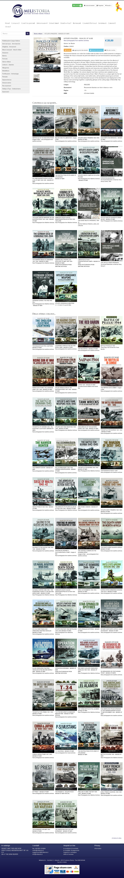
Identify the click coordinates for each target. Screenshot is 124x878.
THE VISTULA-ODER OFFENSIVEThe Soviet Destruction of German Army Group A (111, 264)
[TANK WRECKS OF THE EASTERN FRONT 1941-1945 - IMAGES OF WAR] (89, 411)
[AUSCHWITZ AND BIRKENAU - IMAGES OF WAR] (112, 120)
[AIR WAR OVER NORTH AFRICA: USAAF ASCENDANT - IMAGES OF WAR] (112, 613)
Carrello (78, 5)
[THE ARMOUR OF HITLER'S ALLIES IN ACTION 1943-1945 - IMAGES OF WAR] (66, 491)
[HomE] (31, 11)
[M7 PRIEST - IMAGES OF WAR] (43, 776)
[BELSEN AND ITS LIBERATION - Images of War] (66, 120)
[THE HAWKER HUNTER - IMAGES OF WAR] (43, 452)
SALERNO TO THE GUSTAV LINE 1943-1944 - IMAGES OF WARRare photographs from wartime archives (43, 549)
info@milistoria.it (37, 854)
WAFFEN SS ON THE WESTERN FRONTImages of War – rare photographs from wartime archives (43, 139)
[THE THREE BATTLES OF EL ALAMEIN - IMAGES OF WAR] (89, 693)
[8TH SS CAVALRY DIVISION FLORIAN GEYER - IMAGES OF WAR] (112, 202)
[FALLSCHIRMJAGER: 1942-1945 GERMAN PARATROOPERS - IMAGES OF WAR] (66, 452)
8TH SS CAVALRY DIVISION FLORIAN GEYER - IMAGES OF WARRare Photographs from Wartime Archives (112, 219)
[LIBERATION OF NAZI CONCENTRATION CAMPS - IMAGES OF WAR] (89, 244)
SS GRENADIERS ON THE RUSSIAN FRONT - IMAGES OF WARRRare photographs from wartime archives (111, 672)
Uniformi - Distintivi (8, 65)
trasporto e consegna (70, 852)
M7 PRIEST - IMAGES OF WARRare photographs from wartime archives (43, 792)
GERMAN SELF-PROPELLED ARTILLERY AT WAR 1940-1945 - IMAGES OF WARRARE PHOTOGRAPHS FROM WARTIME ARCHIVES (64, 263)
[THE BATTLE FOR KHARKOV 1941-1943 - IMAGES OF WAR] (112, 413)
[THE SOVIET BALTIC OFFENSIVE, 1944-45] (89, 203)
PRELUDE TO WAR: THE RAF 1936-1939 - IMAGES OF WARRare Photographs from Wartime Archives (89, 793)
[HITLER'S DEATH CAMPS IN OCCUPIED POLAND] (89, 160)
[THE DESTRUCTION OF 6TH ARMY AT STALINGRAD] (66, 160)
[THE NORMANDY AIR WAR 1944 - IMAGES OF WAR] (43, 814)
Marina (4, 56)
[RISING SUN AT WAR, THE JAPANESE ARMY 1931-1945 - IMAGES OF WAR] (43, 370)
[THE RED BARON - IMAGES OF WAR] (89, 331)
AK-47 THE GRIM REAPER (9, 854)
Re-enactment (6, 86)
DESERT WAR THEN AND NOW (11, 848)
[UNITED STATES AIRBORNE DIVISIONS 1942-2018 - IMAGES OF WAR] (112, 574)
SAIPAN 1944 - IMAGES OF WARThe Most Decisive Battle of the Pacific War (88, 386)
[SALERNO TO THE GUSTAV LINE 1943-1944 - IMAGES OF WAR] (43, 532)
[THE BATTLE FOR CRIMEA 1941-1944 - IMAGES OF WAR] (43, 695)
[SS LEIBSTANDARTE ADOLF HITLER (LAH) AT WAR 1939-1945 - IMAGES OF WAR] (43, 161)
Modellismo (5, 71)
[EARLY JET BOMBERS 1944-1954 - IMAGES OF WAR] (89, 574)
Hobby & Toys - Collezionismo (11, 89)
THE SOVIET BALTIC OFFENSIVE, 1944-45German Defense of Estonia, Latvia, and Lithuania (88, 223)
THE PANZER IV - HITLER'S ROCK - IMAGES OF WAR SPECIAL (64, 792)
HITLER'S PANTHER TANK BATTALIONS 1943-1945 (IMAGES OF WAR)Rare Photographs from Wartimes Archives (66, 631)
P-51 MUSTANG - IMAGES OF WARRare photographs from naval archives (65, 751)
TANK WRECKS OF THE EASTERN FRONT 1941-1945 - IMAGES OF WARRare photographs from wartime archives (88, 428)
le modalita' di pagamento (71, 850)
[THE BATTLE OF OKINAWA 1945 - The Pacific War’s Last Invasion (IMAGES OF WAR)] (43, 411)
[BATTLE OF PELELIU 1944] (112, 330)
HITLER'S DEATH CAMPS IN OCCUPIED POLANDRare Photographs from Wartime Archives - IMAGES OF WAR (89, 177)
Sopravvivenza (6, 80)
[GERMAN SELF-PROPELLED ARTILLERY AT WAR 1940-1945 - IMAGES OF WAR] (66, 244)
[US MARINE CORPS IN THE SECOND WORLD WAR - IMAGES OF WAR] (66, 330)
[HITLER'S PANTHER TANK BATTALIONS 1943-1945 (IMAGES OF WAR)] (66, 613)
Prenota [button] (68, 50)
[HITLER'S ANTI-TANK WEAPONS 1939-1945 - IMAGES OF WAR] (66, 411)
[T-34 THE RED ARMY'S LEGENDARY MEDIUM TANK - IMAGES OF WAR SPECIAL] (66, 695)
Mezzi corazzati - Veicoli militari (11, 50)
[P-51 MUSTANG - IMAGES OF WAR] (66, 736)
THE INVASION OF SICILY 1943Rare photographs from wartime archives (111, 471)
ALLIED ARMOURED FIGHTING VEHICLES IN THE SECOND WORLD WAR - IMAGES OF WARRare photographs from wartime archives (43, 670)
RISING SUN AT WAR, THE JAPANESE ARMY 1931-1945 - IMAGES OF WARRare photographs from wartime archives (43, 389)
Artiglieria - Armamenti (9, 47)
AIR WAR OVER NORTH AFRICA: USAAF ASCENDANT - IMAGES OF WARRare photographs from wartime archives (112, 630)
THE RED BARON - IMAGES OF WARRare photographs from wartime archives (88, 349)
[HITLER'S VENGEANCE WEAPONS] (66, 286)
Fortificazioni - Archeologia (10, 74)
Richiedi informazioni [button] (97, 50)
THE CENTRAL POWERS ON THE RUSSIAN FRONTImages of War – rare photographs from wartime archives (88, 553)
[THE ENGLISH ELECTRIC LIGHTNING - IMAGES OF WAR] (43, 330)
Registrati (100, 5)
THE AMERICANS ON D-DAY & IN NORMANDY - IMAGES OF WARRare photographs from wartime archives (66, 831)
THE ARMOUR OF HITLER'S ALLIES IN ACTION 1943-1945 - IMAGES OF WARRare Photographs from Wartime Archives (66, 508)
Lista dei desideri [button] (90, 5)
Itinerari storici (6, 83)
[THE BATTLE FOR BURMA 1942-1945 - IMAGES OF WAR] (89, 452)
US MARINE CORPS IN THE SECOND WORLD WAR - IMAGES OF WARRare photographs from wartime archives (66, 347)
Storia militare (38, 34)
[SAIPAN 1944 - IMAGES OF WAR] (89, 369)
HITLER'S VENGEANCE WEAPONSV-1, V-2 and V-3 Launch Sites (64, 304)
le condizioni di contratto (70, 848)
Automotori (5, 92)
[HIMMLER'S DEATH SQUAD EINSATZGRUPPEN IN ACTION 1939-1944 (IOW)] (66, 202)
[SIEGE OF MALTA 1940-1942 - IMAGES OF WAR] (43, 491)
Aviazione (5, 53)
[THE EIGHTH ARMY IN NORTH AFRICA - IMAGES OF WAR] (112, 532)
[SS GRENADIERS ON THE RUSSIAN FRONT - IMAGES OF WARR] (112, 654)
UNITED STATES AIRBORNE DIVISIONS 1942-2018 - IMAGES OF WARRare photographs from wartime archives (111, 591)
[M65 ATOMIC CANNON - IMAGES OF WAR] (89, 491)
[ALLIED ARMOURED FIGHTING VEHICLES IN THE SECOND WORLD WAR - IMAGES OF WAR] (43, 653)
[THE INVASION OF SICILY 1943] (112, 453)
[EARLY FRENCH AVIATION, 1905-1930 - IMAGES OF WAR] (112, 776)
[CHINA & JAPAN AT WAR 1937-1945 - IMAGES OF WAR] (43, 737)
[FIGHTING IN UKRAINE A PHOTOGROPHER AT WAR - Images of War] (66, 533)
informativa (97, 848)
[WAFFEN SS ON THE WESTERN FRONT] (43, 120)
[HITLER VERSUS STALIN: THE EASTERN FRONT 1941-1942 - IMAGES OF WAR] (66, 370)
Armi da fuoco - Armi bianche (11, 44)
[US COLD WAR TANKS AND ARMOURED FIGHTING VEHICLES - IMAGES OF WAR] (43, 613)
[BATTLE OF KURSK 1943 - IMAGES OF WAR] (112, 737)
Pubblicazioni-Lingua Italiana (11, 41)
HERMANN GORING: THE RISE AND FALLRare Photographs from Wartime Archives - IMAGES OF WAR (43, 303)
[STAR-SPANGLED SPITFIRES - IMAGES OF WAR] (89, 613)
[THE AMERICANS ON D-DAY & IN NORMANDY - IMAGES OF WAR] (66, 814)
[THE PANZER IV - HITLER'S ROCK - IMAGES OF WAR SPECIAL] (66, 776)
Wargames (5, 68)
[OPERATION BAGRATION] (112, 161)
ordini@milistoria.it (38, 850)
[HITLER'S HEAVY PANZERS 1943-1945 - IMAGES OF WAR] (89, 120)
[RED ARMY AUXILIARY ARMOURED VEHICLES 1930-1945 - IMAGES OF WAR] (89, 653)
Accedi (108, 5)
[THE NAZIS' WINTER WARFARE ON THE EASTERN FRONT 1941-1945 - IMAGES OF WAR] (43, 202)
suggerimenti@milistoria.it (40, 852)
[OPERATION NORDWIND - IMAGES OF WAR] (66, 653)
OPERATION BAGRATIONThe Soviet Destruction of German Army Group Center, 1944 (111, 179)
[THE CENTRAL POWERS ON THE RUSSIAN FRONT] (89, 533)
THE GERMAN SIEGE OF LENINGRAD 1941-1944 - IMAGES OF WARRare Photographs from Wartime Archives (43, 261)
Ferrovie (4, 59)
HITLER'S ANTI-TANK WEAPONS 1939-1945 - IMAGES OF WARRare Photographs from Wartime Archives (66, 428)
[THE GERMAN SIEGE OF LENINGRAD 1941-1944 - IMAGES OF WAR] (43, 244)
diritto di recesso (68, 854)
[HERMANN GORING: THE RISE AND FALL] (43, 285)
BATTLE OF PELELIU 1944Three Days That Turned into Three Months (110, 347)
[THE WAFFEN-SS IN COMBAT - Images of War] (112, 370)
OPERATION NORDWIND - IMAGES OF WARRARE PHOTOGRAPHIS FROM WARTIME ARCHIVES (65, 670)
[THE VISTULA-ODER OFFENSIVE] (112, 245)
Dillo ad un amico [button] (110, 50)
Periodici (5, 77)
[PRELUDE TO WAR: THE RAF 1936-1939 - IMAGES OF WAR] (89, 776)
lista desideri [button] (81, 50)
